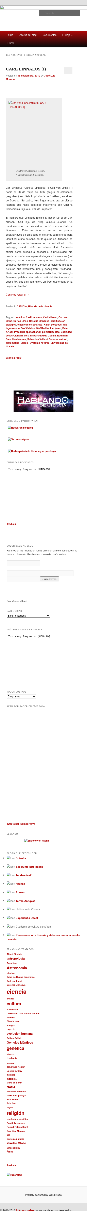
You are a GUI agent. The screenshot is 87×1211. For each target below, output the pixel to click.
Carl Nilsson (50, 317)
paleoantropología (16, 1095)
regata (10, 1107)
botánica (20, 317)
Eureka (20, 892)
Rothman (62, 335)
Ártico (10, 1151)
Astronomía (17, 968)
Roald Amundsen (16, 1123)
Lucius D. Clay (14, 1070)
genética (15, 1048)
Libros (10, 43)
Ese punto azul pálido (29, 866)
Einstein (11, 1017)
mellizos (11, 1074)
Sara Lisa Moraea (16, 339)
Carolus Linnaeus (39, 321)
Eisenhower (13, 1021)
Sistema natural (58, 339)
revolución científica (17, 1119)
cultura (14, 1003)
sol (8, 1134)
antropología (16, 958)
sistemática (12, 343)
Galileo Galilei (14, 1038)
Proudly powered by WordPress (43, 1195)
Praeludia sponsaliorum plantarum (34, 332)
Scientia (21, 858)
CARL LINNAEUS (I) (26, 69)
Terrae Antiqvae (25, 901)
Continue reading (17, 294)
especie (11, 1029)
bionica (11, 973)
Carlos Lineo (20, 321)
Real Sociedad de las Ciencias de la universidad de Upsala (39, 333)
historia (12, 1058)
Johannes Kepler (16, 1066)
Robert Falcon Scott (17, 1126)
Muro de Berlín (14, 1082)
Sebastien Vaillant (37, 339)
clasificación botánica (29, 324)
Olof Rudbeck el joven (48, 328)
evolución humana (20, 1033)
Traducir (11, 524)
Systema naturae (40, 343)
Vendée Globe (16, 1143)
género (10, 1054)
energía (11, 1025)
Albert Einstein (14, 954)
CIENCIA (22, 306)
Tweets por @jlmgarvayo (21, 824)
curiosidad (12, 1009)
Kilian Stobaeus (53, 324)
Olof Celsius (28, 328)
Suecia (25, 343)
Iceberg (11, 1062)
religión (15, 1112)
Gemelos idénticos (20, 1042)
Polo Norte (12, 1099)
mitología (12, 1078)
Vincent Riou (13, 1147)
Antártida (12, 962)
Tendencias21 (24, 875)
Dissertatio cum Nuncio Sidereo (23, 1013)
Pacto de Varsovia (16, 1091)
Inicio (10, 34)
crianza (10, 998)
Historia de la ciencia (40, 306)
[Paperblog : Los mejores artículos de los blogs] (14, 1175)
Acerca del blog (28, 34)
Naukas (20, 883)
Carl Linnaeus (34, 317)
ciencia (17, 991)
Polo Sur (11, 1103)
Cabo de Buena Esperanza (21, 976)
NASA (11, 1087)
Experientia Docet (27, 918)
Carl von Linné (14, 980)
